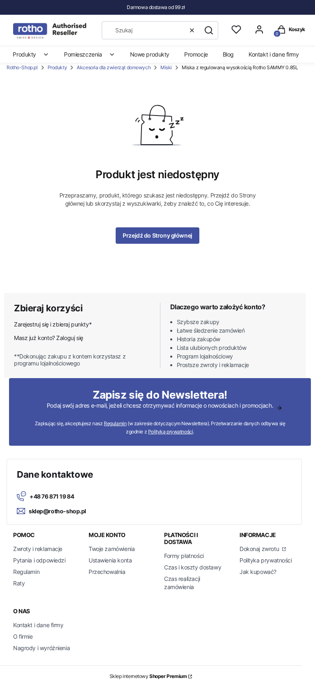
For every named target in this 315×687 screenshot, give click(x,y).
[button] (208, 30)
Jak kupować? (258, 571)
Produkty (57, 67)
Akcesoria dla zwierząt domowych (114, 67)
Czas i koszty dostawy (192, 567)
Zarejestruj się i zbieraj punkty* (52, 324)
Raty (19, 583)
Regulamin (115, 423)
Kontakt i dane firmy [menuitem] (274, 54)
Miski (166, 67)
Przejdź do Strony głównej (157, 235)
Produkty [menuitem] (24, 54)
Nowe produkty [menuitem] (150, 54)
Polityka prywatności (266, 560)
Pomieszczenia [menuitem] (83, 54)
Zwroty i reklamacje (37, 548)
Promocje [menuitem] (196, 54)
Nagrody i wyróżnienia (41, 647)
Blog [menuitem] (228, 54)
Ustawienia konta (110, 560)
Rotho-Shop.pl (22, 67)
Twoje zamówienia (112, 548)
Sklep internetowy (148, 676)
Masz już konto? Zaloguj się (48, 337)
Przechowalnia (107, 571)
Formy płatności (184, 555)
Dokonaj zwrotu (260, 548)
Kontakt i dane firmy (38, 624)
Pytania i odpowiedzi (39, 560)
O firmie (23, 636)
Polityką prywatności (170, 432)
